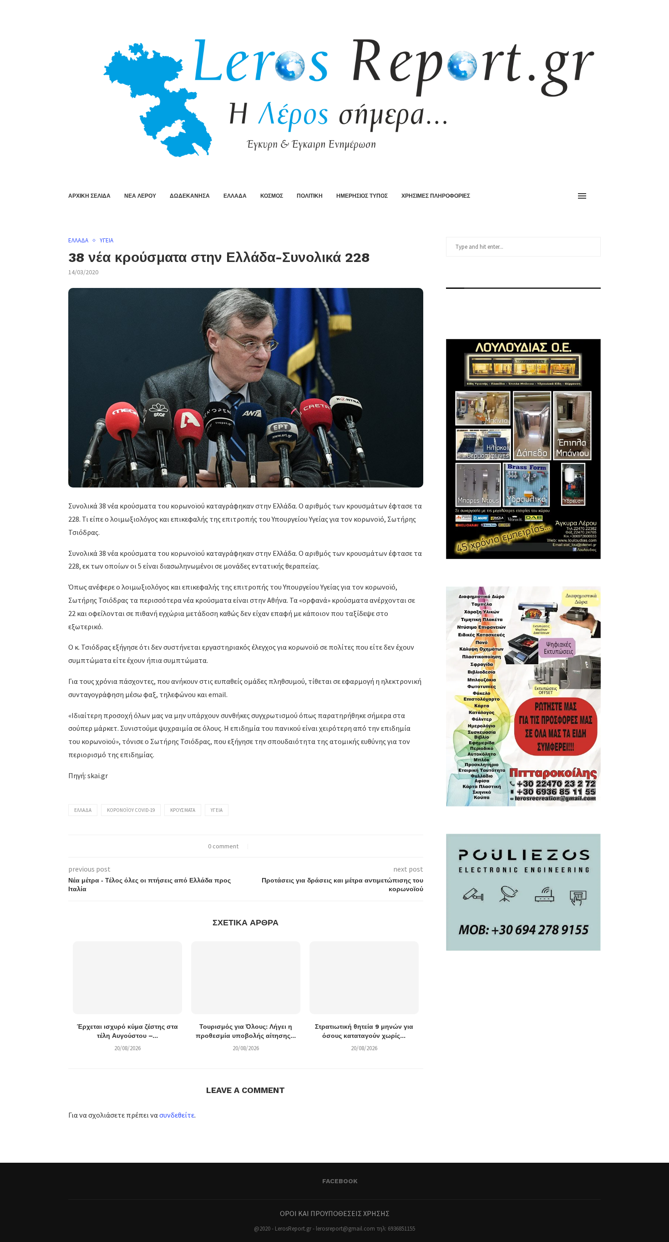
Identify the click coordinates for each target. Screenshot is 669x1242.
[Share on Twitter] (269, 846)
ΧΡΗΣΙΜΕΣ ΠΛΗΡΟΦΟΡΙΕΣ (435, 196)
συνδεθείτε (176, 1114)
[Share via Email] (288, 846)
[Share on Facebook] (259, 846)
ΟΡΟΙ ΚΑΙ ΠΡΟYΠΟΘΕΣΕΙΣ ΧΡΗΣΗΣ (335, 1213)
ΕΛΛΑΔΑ (235, 196)
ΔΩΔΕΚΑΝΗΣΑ (190, 196)
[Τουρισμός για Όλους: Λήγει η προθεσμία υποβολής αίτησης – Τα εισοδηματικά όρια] (245, 977)
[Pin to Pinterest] (278, 846)
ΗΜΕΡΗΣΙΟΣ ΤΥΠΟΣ (362, 196)
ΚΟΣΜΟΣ (271, 196)
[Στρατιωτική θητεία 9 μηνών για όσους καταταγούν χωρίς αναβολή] (364, 977)
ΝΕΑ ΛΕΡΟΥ (140, 196)
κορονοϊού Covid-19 (131, 810)
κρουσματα (182, 810)
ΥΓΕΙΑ (106, 240)
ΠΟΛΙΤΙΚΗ (310, 196)
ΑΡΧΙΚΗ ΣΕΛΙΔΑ (89, 196)
